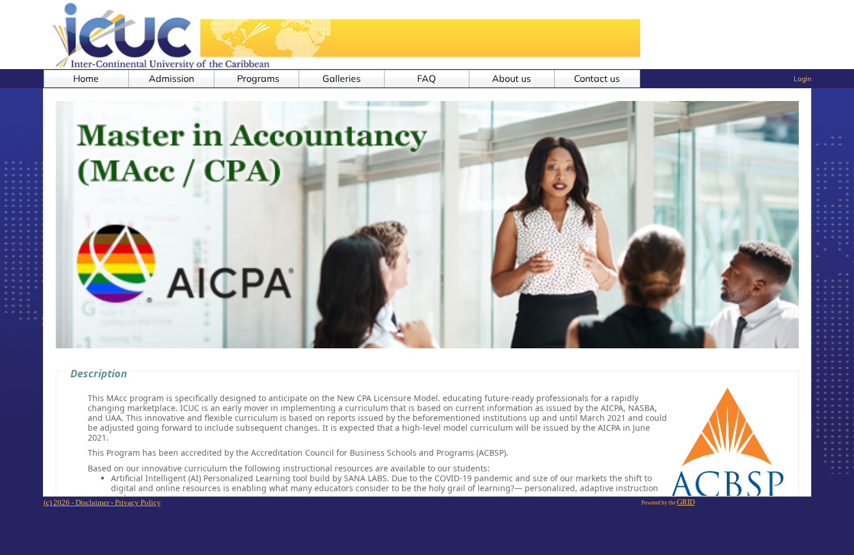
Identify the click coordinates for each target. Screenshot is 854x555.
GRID (686, 502)
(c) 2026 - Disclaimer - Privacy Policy (102, 502)
